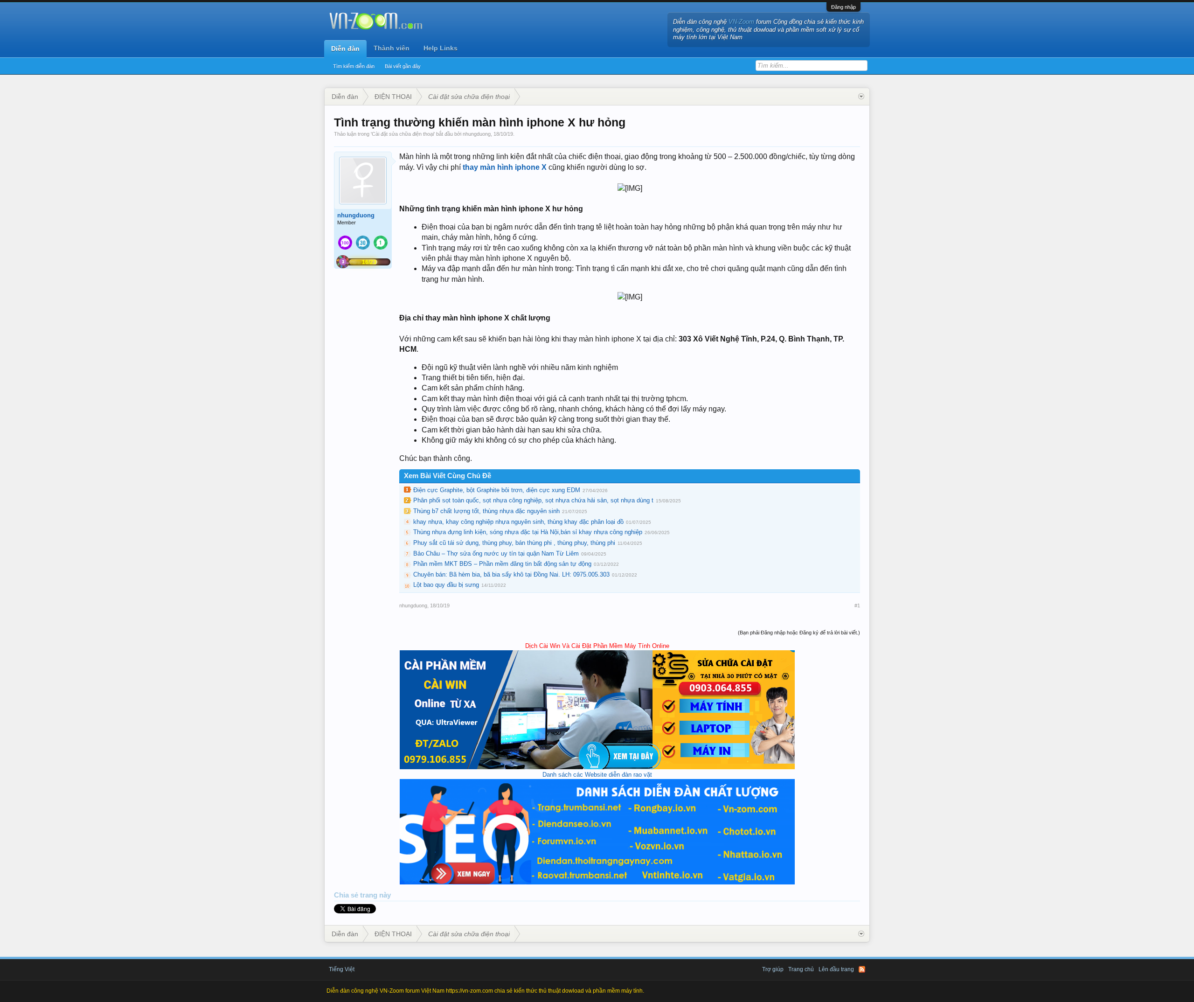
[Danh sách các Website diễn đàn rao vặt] (597, 882)
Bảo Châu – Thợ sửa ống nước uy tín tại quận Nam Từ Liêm (496, 553)
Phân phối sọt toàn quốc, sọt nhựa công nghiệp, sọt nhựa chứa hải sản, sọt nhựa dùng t (533, 500)
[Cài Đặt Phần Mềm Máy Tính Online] (597, 767)
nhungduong (477, 134)
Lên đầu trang (836, 969)
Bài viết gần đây (403, 66)
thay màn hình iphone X (505, 167)
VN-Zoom (741, 21)
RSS (862, 969)
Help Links (440, 48)
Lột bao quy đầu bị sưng (446, 584)
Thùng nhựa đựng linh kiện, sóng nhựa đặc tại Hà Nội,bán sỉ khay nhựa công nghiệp (527, 532)
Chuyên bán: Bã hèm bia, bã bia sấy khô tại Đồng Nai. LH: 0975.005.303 (511, 574)
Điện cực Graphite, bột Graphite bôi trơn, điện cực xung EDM (496, 490)
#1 (857, 605)
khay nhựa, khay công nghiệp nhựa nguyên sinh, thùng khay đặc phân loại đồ (518, 521)
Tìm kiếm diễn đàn (354, 66)
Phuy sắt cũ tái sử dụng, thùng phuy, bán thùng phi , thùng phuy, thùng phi (514, 542)
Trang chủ (801, 969)
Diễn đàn (345, 48)
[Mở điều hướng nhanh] (861, 96)
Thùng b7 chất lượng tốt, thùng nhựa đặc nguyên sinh (486, 511)
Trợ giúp (773, 969)
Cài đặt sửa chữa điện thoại (403, 134)
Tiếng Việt (341, 969)
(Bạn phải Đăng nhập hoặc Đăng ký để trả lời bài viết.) (799, 632)
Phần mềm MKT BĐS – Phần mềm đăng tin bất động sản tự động (502, 563)
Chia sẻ (347, 895)
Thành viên (392, 48)
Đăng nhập (843, 7)
